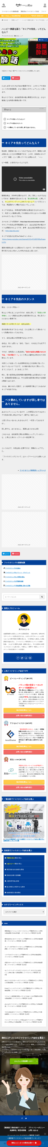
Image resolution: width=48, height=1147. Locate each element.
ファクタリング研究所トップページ (33, 470)
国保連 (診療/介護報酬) (14, 875)
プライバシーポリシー (36, 1128)
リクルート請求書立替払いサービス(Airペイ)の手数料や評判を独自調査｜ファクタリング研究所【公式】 (23, 997)
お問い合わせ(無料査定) (24, 715)
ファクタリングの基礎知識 (10, 11)
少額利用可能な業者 (13, 881)
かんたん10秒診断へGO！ (24, 1061)
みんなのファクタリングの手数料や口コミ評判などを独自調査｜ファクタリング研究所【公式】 (23, 1005)
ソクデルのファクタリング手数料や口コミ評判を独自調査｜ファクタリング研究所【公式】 (23, 956)
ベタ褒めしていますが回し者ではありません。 (20, 127)
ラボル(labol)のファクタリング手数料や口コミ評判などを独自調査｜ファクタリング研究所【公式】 (23, 1013)
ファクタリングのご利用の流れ (15, 577)
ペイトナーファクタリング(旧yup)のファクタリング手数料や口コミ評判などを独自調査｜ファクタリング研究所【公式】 (24, 1021)
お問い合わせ (33, 1130)
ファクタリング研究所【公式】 (30, 1135)
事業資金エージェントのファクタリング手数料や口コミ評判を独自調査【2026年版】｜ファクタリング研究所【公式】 (23, 932)
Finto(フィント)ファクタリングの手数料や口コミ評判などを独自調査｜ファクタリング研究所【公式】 (23, 989)
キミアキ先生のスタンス (13, 123)
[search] (42, 597)
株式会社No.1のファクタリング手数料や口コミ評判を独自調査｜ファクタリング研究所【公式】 (24, 940)
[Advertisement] (24, 269)
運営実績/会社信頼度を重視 (15, 869)
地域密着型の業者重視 (14, 892)
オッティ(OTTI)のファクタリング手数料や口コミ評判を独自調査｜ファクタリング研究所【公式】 (23, 948)
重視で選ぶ (14, 858)
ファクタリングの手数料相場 (14, 581)
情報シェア (15, 20)
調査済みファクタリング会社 (30, 11)
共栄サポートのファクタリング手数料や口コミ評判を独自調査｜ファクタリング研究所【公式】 (23, 964)
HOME (6, 20)
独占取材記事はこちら (24, 710)
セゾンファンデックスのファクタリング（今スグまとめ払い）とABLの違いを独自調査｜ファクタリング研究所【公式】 (23, 973)
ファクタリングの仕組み (13, 568)
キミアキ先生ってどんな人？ (14, 119)
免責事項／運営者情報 (18, 1130)
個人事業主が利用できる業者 (16, 887)
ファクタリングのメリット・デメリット (17, 572)
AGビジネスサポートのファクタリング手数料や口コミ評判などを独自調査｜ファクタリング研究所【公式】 (24, 981)
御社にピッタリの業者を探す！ (23, 1143)
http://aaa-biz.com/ (12, 231)
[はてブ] (6, 78)
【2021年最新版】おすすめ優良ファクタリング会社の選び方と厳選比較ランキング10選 (24, 839)
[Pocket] (15, 78)
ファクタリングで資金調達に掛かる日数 (17, 586)
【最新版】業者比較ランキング (14, 1128)
